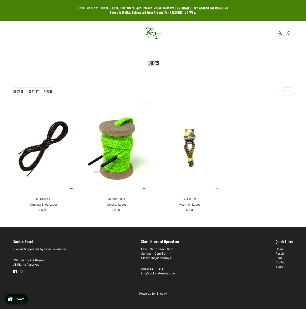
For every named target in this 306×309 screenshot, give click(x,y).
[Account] (280, 33)
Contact (281, 262)
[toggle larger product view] (283, 91)
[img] (15, 271)
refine (48, 91)
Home (280, 249)
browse (18, 91)
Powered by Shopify (153, 293)
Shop (279, 258)
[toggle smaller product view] (292, 91)
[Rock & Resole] (153, 33)
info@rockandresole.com (158, 273)
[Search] (289, 33)
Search (280, 266)
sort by (34, 91)
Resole (280, 253)
